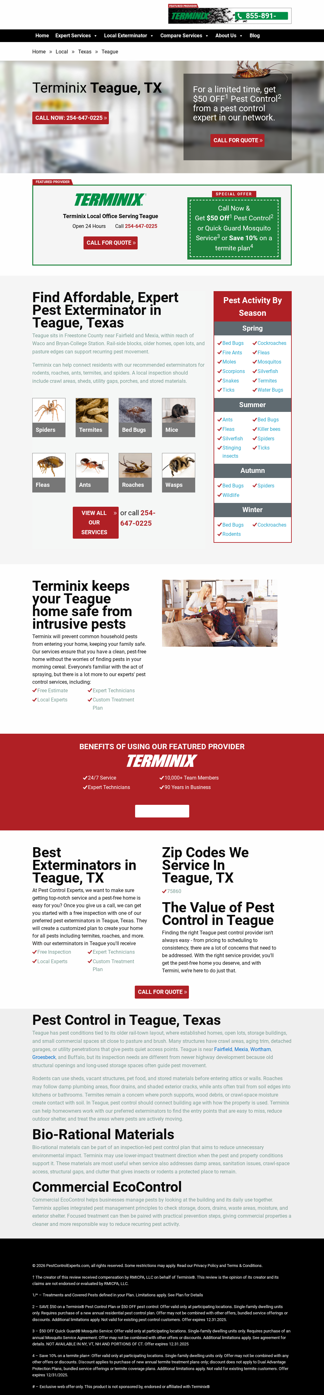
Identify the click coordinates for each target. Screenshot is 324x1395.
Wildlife (230, 495)
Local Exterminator (125, 36)
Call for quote (236, 140)
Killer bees (269, 429)
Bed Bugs (233, 343)
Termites (267, 381)
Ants (227, 420)
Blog (255, 36)
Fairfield (223, 1049)
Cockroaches (272, 343)
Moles (229, 362)
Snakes (230, 381)
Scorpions (233, 371)
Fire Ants (232, 353)
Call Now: (69, 117)
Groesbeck (44, 1057)
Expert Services (73, 36)
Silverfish (268, 371)
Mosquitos (269, 362)
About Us (225, 36)
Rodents (231, 534)
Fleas (264, 353)
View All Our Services (94, 522)
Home (42, 36)
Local (62, 52)
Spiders (266, 439)
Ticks (228, 390)
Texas (84, 52)
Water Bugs (270, 390)
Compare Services (181, 36)
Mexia (241, 1049)
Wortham (260, 1049)
